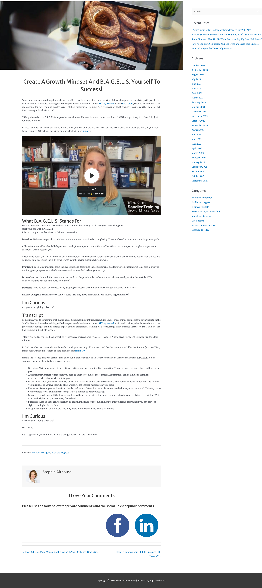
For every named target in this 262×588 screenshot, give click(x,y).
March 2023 (198, 97)
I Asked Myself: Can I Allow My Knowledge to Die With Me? (221, 30)
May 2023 (196, 88)
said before (127, 103)
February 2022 (199, 157)
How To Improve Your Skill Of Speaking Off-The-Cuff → (138, 553)
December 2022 (199, 111)
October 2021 (198, 176)
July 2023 (196, 79)
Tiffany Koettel (106, 103)
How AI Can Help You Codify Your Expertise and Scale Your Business (225, 44)
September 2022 (200, 125)
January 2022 (198, 162)
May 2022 (197, 144)
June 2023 (196, 84)
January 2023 (198, 107)
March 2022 (198, 153)
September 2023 (200, 70)
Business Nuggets (60, 452)
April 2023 (197, 93)
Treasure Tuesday (200, 230)
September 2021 (200, 180)
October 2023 (198, 65)
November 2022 (200, 116)
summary (85, 131)
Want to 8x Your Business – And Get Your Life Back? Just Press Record (226, 34)
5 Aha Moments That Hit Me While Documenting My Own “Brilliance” (227, 39)
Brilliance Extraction (202, 197)
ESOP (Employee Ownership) (206, 211)
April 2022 (197, 148)
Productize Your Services (204, 225)
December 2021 (199, 167)
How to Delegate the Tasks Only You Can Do (213, 48)
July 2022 (196, 134)
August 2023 (198, 74)
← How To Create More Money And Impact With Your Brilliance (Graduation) (60, 552)
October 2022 (198, 120)
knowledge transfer (201, 216)
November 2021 (199, 171)
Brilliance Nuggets (41, 452)
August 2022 (198, 130)
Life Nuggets (198, 220)
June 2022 (197, 139)
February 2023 (199, 102)
